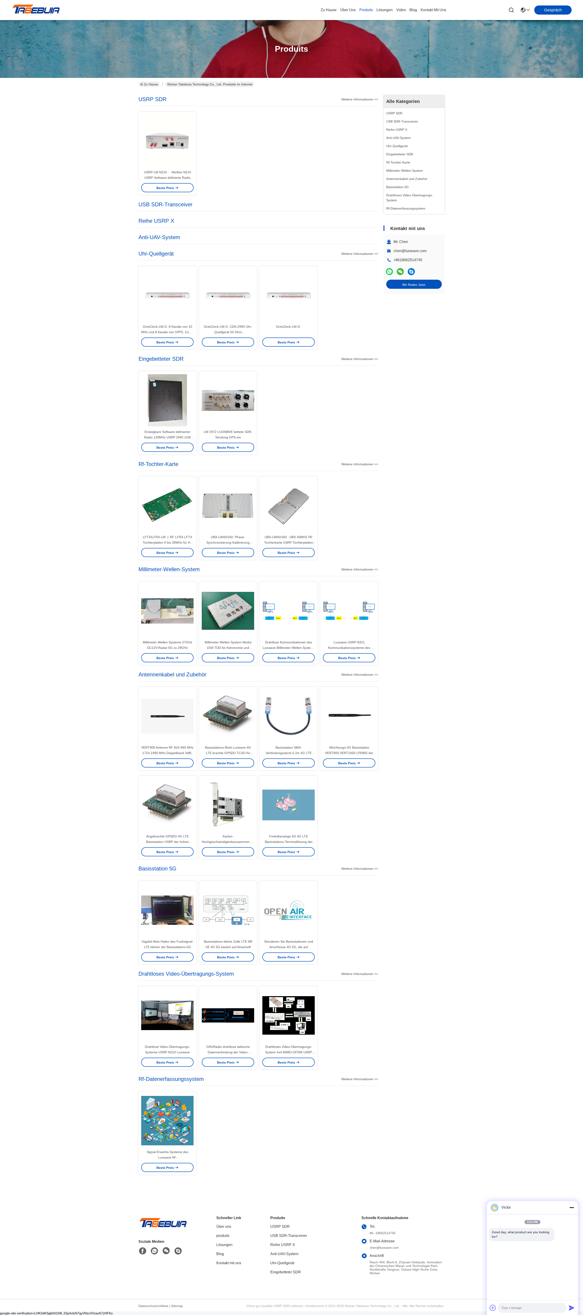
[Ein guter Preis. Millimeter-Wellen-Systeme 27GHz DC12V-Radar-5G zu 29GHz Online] (167, 610)
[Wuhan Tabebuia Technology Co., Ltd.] (36, 10)
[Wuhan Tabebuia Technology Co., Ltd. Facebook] (142, 1251)
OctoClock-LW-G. (288, 326)
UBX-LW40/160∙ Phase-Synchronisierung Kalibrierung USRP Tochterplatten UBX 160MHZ (228, 542)
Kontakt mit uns (228, 1263)
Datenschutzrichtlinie (153, 1306)
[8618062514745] (154, 1251)
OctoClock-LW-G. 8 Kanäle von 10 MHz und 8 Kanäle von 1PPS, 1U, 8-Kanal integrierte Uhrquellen (167, 332)
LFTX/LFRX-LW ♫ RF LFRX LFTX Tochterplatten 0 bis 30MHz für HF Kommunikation (167, 542)
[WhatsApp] (389, 271)
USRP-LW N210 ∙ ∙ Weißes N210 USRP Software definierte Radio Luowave (167, 177)
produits (366, 10)
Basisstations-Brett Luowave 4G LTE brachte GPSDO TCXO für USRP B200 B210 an (228, 753)
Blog (220, 1254)
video (401, 10)
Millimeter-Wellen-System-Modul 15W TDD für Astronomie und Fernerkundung (228, 647)
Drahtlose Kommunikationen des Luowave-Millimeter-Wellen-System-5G (289, 647)
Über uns (348, 10)
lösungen (384, 10)
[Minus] (571, 1207)
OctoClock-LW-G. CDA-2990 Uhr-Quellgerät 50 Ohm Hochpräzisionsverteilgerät (228, 332)
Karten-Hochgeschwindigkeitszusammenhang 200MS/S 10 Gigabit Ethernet (229, 841)
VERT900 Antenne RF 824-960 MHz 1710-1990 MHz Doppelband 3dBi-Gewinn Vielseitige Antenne (167, 753)
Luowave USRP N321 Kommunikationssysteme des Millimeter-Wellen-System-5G (349, 647)
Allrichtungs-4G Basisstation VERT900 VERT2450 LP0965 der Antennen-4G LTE (349, 753)
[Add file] (493, 1308)
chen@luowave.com (410, 251)
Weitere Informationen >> (359, 99)
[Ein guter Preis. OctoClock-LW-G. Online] (288, 295)
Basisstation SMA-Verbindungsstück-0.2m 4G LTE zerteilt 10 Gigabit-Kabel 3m (289, 753)
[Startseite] (163, 1228)
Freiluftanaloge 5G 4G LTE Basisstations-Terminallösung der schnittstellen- (288, 841)
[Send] (571, 1308)
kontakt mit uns (433, 10)
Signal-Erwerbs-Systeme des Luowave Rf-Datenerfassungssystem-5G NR (167, 1157)
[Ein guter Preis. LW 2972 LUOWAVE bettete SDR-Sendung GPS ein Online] (228, 400)
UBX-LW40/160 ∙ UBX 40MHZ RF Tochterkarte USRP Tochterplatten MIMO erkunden (288, 542)
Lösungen (224, 1245)
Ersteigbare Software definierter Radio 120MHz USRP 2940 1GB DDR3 (167, 437)
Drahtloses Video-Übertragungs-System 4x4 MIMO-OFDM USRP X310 (288, 1052)
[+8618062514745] (411, 271)
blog (413, 10)
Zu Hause (329, 10)
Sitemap (177, 1306)
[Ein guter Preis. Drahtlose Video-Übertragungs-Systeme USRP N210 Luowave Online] (167, 1015)
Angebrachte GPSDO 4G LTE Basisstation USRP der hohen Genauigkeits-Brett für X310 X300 (167, 841)
